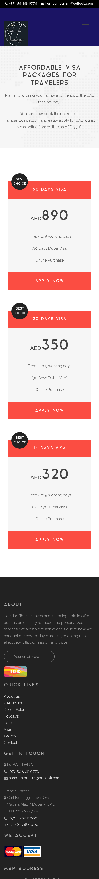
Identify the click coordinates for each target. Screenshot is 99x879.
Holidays (11, 716)
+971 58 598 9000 (22, 824)
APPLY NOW (49, 281)
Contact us (13, 742)
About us (12, 696)
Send (15, 672)
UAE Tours (13, 703)
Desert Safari (14, 709)
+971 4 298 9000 (22, 818)
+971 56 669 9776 (23, 4)
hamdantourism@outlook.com (69, 4)
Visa (7, 729)
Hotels (9, 723)
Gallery (10, 736)
